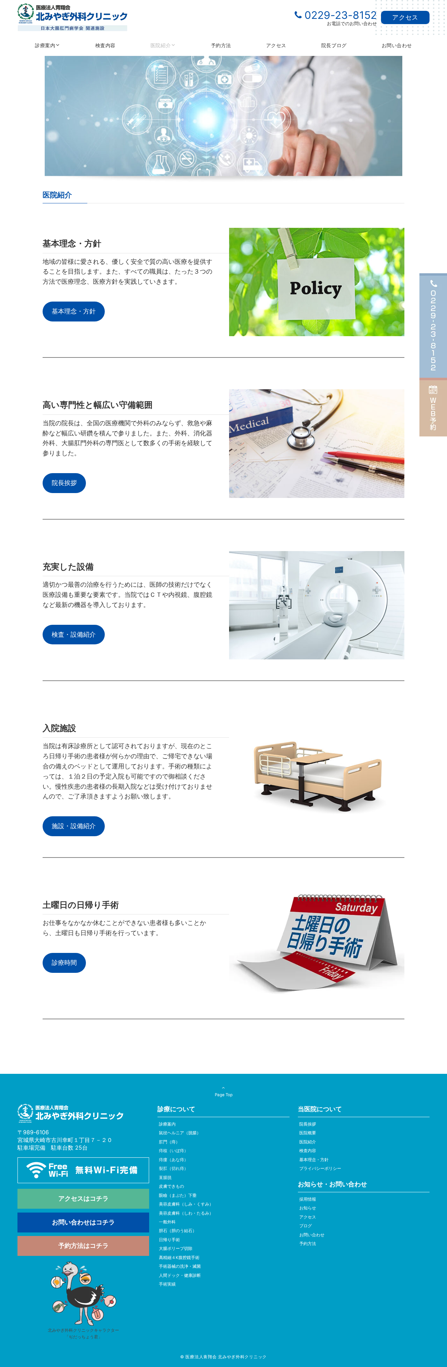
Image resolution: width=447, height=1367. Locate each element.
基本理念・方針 (74, 311)
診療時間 (64, 962)
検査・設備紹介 (74, 634)
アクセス (405, 17)
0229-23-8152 (341, 15)
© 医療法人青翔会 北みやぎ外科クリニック (223, 1356)
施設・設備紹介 (74, 826)
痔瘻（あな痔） (173, 1159)
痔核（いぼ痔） (173, 1150)
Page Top (224, 1094)
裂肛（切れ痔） (173, 1168)
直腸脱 (165, 1177)
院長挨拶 (64, 482)
